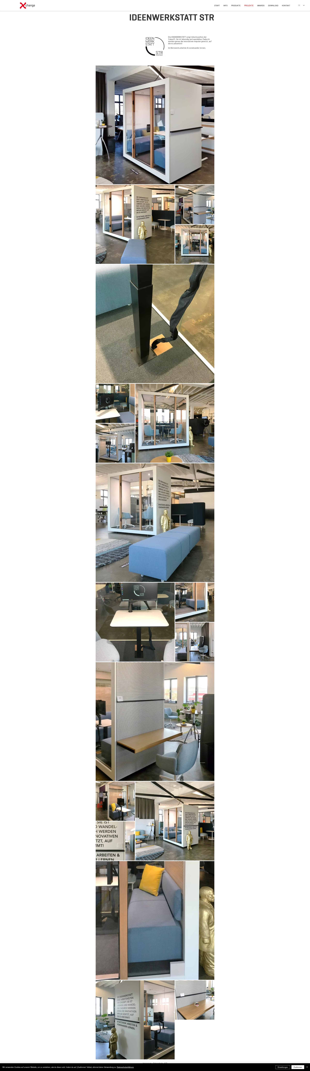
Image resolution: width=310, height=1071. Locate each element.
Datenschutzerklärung (125, 1067)
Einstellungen (283, 1067)
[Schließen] (307, 1067)
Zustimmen (298, 1067)
